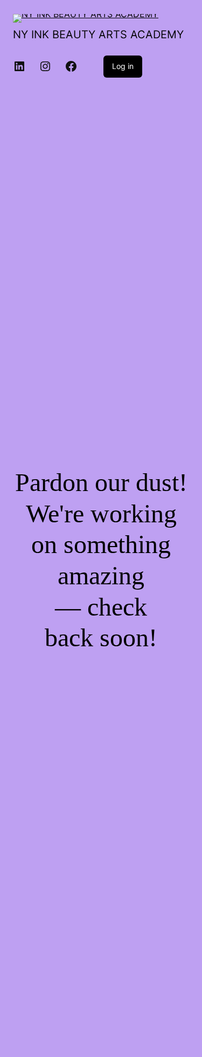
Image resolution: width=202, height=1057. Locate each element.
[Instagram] (45, 66)
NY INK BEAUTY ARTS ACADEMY (98, 34)
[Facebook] (71, 66)
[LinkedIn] (19, 66)
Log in (123, 66)
